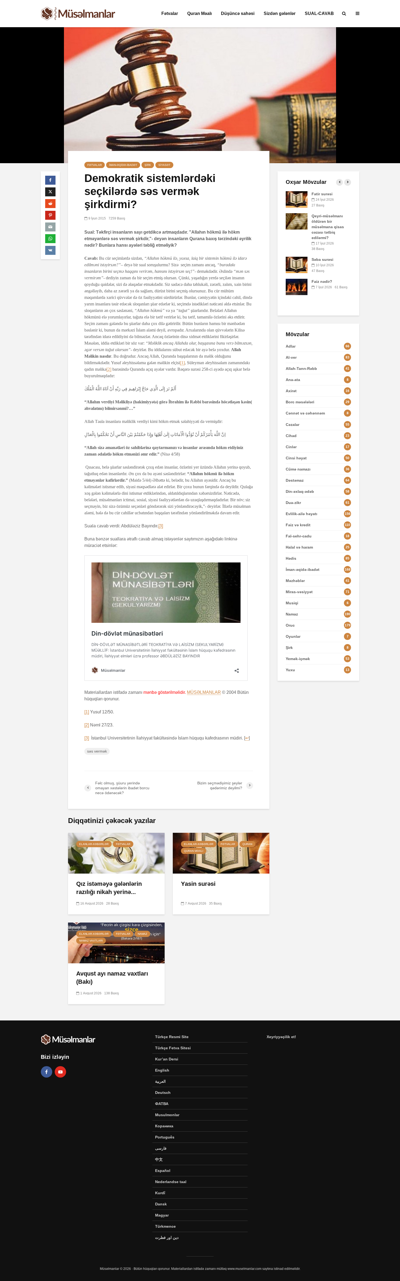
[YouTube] (60, 1072)
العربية (160, 1081)
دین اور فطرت (167, 1237)
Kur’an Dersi (166, 1059)
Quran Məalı (199, 13)
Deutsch (163, 1092)
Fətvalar (169, 13)
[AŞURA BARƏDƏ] (296, 199)
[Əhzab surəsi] (296, 221)
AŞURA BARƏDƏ (327, 194)
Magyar (162, 1215)
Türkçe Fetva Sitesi (173, 1048)
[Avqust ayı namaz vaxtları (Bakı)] (116, 942)
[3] (160, 526)
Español (162, 1170)
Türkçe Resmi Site (172, 1037)
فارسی (161, 1148)
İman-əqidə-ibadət (123, 164)
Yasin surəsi (198, 883)
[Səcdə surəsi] (296, 281)
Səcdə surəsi (324, 276)
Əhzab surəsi (324, 216)
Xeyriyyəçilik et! (281, 1037)
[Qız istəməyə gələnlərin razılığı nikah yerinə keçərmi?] (116, 852)
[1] (182, 362)
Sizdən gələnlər (280, 13)
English (162, 1070)
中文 (159, 1159)
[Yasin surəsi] (221, 852)
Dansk (161, 1204)
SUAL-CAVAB (319, 13)
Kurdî (160, 1193)
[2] (108, 369)
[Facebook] (46, 1072)
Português (164, 1137)
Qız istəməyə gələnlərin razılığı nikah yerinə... (109, 887)
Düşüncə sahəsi (237, 13)
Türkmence (165, 1226)
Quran (247, 844)
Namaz (142, 933)
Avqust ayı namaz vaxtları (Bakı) (112, 977)
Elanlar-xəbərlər (94, 844)
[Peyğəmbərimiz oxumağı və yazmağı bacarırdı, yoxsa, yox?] (296, 243)
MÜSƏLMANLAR (204, 692)
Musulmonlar (167, 1115)
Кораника (164, 1126)
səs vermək (97, 751)
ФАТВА (161, 1103)
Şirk (147, 164)
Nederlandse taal (170, 1182)
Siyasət (164, 164)
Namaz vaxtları (91, 940)
